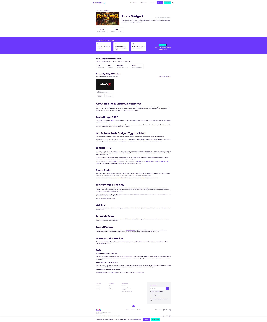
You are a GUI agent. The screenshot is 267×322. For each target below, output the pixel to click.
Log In (159, 3)
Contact (111, 290)
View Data (105, 84)
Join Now (163, 45)
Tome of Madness (130, 230)
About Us (152, 2)
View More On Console (164, 76)
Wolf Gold (98, 208)
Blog (110, 288)
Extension (98, 286)
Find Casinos (143, 2)
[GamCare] (165, 310)
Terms (127, 309)
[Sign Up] (167, 288)
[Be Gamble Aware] (158, 309)
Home (97, 10)
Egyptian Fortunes (100, 219)
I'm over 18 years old (155, 295)
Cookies (139, 309)
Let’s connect (153, 285)
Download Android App (127, 291)
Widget (97, 290)
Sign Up (167, 3)
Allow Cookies (155, 319)
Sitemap (124, 286)
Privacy (133, 309)
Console (98, 288)
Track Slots (133, 2)
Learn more (138, 319)
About (110, 286)
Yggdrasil (101, 10)
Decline (146, 319)
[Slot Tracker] (111, 2)
